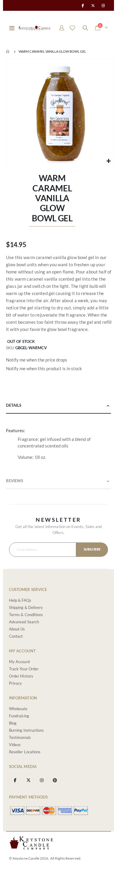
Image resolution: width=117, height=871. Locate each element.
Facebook (15, 779)
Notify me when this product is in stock (44, 368)
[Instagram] (103, 5)
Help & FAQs (20, 600)
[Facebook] (82, 5)
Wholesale (18, 708)
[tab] (58, 406)
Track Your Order (24, 668)
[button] (108, 161)
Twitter (28, 779)
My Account (19, 661)
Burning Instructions (26, 730)
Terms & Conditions (26, 614)
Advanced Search (24, 621)
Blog (12, 723)
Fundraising (19, 715)
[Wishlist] (72, 28)
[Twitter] (93, 5)
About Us (17, 629)
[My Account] (61, 28)
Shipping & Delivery (26, 607)
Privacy (15, 683)
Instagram (41, 779)
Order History (21, 676)
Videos (15, 744)
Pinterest (55, 779)
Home (8, 51)
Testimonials (20, 737)
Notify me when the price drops (36, 359)
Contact (16, 636)
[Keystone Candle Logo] (34, 28)
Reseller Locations (24, 751)
